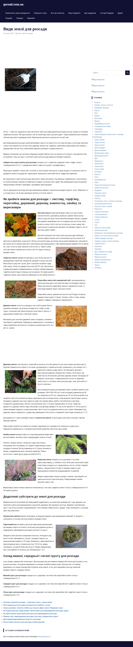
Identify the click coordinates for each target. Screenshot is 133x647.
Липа (97, 182)
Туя (96, 225)
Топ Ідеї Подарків (107, 13)
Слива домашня (101, 214)
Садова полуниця (101, 212)
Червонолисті (100, 244)
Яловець (98, 268)
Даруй (120, 13)
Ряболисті (98, 209)
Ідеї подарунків (90, 13)
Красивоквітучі (100, 180)
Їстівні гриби (99, 169)
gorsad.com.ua (13, 4)
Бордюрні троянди (102, 108)
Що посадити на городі (103, 252)
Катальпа (98, 172)
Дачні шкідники (100, 150)
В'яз (96, 113)
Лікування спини (40, 13)
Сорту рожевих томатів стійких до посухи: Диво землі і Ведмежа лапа (33, 608)
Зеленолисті (99, 166)
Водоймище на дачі (102, 124)
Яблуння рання (100, 257)
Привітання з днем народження (17, 13)
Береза (97, 102)
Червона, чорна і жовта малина (107, 241)
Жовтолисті (99, 164)
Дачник (18, 33)
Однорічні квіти (100, 193)
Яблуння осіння (101, 254)
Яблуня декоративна (103, 260)
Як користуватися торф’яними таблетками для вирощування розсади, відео (35, 611)
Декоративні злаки (102, 153)
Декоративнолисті (101, 156)
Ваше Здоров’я (74, 13)
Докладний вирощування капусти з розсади (22, 619)
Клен (96, 177)
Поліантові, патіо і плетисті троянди (108, 201)
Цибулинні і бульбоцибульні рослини (109, 233)
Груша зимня (100, 140)
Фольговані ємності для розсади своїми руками (24, 622)
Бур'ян (97, 110)
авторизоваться (44, 637)
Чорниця (98, 249)
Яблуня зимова (100, 262)
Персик (97, 198)
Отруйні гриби (100, 196)
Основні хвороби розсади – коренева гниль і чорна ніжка (27, 602)
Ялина (97, 265)
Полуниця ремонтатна (103, 204)
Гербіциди (98, 129)
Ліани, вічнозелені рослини (105, 185)
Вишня (97, 121)
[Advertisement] (45, 50)
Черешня (98, 246)
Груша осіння (100, 142)
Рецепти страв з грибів (103, 206)
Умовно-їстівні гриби (102, 228)
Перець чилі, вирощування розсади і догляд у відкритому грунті (30, 616)
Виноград (98, 118)
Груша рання (100, 145)
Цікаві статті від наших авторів (106, 236)
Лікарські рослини (101, 188)
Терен (97, 222)
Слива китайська (101, 217)
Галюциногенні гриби (103, 126)
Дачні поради (28, 33)
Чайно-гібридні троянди (104, 238)
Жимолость (99, 161)
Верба (97, 116)
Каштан (97, 174)
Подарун (19, 18)
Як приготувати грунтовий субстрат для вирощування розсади (30, 614)
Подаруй (8, 18)
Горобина (98, 132)
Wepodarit (31, 18)
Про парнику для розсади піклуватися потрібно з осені (26, 605)
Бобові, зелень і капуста (104, 105)
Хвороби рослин (101, 230)
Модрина (98, 190)
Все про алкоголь (57, 13)
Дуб (96, 158)
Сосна (97, 220)
